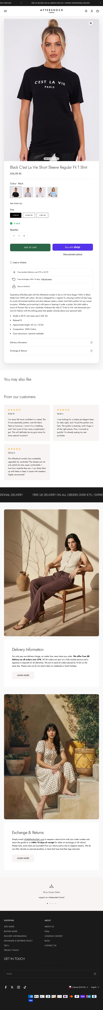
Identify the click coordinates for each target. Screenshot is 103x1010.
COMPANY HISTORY (54, 936)
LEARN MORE (23, 675)
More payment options (72, 254)
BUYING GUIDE (10, 931)
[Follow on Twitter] (12, 987)
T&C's (6, 945)
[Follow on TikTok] (25, 987)
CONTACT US (50, 945)
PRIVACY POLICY (11, 950)
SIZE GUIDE (9, 926)
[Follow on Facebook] (5, 987)
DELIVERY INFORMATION (15, 936)
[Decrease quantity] (13, 236)
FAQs (47, 931)
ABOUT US (49, 926)
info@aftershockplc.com (34, 839)
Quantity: (14, 229)
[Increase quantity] (24, 236)
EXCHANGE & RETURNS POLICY (18, 940)
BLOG (47, 940)
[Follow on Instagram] (18, 987)
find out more (46, 279)
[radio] (15, 192)
